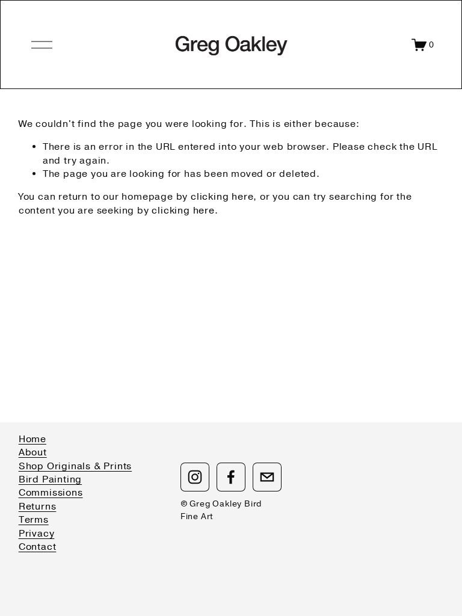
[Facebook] (231, 477)
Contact (38, 547)
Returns (38, 506)
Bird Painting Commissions (51, 486)
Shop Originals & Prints (75, 466)
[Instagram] (194, 477)
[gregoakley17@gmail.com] (267, 477)
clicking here (222, 197)
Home (32, 439)
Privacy (37, 534)
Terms (34, 520)
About (33, 452)
